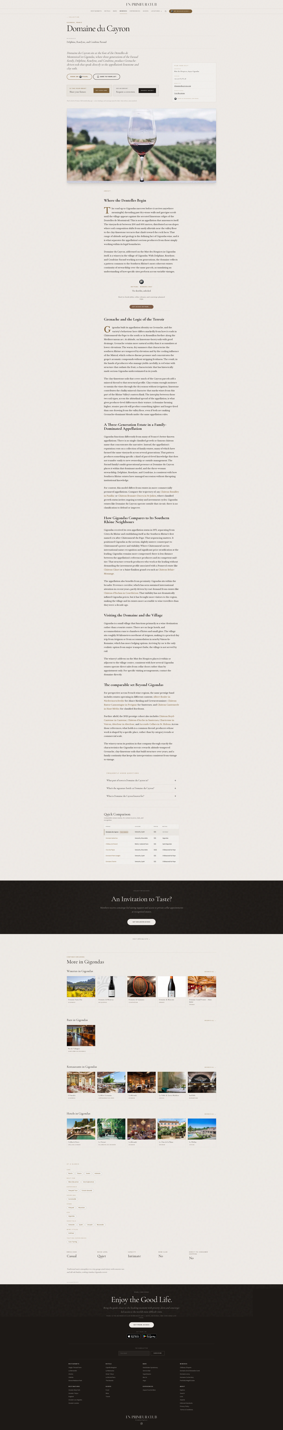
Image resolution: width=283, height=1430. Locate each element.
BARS (115, 11)
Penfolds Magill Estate (187, 1381)
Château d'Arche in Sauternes (143, 720)
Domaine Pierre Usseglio (113, 856)
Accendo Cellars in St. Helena (155, 724)
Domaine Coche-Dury (187, 1377)
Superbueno (147, 1374)
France (79, 22)
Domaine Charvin (111, 862)
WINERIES (123, 11)
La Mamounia (110, 1371)
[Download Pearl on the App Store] (133, 1336)
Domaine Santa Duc (112, 838)
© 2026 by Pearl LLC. (141, 1420)
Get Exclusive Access (141, 922)
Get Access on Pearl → (141, 307)
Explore (182, 1390)
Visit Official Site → (141, 939)
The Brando (109, 1381)
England (71, 1397)
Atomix (71, 1374)
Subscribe (158, 1353)
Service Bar (146, 1371)
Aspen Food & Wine (149, 1390)
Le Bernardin (73, 1371)
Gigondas (71, 22)
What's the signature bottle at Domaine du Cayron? (130, 788)
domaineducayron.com (182, 86)
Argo (144, 1381)
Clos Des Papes (110, 850)
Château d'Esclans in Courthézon (121, 593)
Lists (181, 1397)
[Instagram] (141, 1424)
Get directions (179, 93)
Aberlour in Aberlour (123, 724)
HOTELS (107, 11)
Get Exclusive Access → (182, 11)
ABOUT (182, 1386)
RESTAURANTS (96, 11)
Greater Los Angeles (75, 1400)
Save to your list (108, 77)
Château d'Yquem (185, 1368)
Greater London (74, 1403)
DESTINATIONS (74, 1386)
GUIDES (146, 11)
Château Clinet (112, 570)
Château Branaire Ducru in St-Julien (137, 496)
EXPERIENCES (135, 11)
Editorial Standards (186, 1403)
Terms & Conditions (186, 1410)
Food (107, 1390)
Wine (107, 1393)
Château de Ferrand (112, 844)
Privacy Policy (184, 1406)
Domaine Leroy (185, 1374)
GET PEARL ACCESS (141, 1325)
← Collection (73, 17)
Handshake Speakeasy (150, 1368)
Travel (108, 1397)
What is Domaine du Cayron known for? (125, 796)
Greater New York (74, 1390)
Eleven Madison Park (75, 1381)
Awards (182, 1400)
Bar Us (145, 1377)
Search (182, 1393)
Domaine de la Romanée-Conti (190, 1371)
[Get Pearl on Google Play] (149, 1336)
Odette (71, 1377)
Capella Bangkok (111, 1368)
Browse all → (210, 972)
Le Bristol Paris (110, 1377)
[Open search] (165, 11)
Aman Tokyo (110, 1374)
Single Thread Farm (75, 1368)
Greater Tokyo (73, 1393)
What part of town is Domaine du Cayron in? (127, 780)
